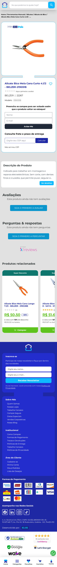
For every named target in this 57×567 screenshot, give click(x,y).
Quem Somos (13, 404)
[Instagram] (19, 512)
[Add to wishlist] (50, 84)
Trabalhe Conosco (15, 410)
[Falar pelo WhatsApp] (53, 553)
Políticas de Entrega (16, 444)
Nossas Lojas (13, 407)
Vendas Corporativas (16, 419)
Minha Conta (13, 465)
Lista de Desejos (14, 471)
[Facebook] (5, 512)
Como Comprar (14, 434)
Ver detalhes (46, 183)
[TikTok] (26, 512)
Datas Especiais (14, 416)
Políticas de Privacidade (18, 450)
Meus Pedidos (13, 468)
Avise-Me (28, 126)
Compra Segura (14, 413)
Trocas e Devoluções (16, 440)
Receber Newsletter (28, 380)
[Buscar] (51, 5)
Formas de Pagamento (17, 437)
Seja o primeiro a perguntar (28, 236)
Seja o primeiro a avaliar (28, 208)
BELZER (9, 95)
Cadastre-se (12, 462)
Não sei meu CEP (12, 147)
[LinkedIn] (12, 512)
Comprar (21, 330)
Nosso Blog (12, 422)
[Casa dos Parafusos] (4, 5)
